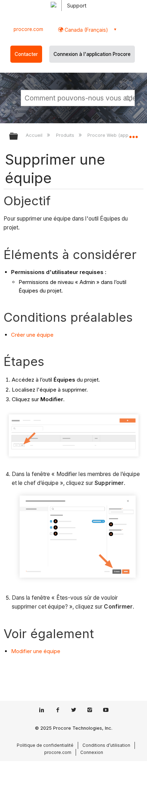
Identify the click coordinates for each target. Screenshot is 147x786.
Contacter (26, 54)
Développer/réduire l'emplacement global (133, 134)
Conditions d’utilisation (106, 745)
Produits (65, 135)
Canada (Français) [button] (85, 30)
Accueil (35, 135)
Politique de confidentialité (45, 745)
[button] (128, 97)
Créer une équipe (32, 334)
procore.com (28, 29)
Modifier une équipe (35, 651)
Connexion (91, 752)
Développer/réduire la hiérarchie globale (18, 136)
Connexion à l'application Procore (92, 54)
